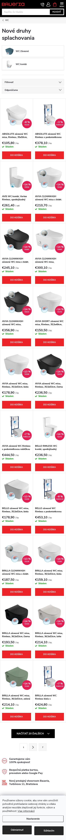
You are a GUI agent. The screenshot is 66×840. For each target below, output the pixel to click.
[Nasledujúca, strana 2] (33, 747)
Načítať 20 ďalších (30, 733)
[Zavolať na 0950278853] (43, 4)
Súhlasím (49, 830)
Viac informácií (26, 811)
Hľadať (56, 11)
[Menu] (62, 4)
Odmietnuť (17, 830)
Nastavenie (33, 819)
